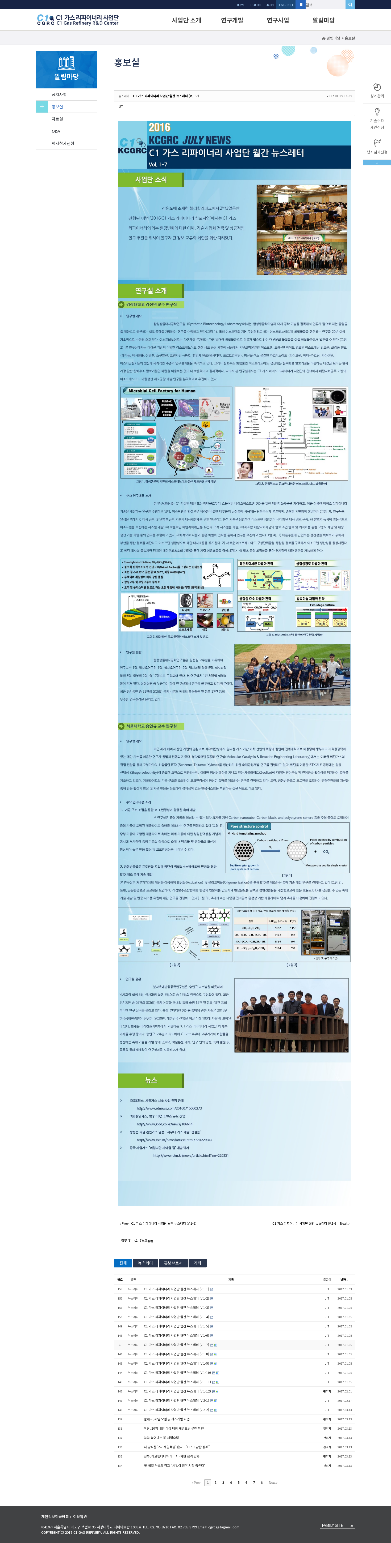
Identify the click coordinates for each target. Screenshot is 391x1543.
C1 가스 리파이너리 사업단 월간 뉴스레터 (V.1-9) (177, 1363)
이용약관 (80, 1516)
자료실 (57, 119)
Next (272, 1483)
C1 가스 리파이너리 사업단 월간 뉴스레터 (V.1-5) (177, 1326)
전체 (123, 1263)
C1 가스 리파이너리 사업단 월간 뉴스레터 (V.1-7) (166, 95)
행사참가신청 (63, 143)
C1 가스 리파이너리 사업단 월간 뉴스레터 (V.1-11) (178, 1381)
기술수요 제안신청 (377, 124)
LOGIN (256, 4)
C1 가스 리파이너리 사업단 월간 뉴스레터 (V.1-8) (177, 1354)
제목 (231, 1279)
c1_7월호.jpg (143, 1240)
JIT (121, 106)
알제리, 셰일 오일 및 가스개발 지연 (167, 1419)
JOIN (270, 4)
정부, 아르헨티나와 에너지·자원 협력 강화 (171, 1456)
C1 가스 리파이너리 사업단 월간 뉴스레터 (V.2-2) (177, 1409)
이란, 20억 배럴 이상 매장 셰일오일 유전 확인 (174, 1428)
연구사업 (278, 19)
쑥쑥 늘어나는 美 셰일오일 (161, 1437)
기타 (197, 1263)
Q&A (56, 131)
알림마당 (324, 19)
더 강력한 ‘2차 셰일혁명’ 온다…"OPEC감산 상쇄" (177, 1447)
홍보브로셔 (173, 1263)
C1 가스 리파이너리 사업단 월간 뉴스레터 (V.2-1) (177, 1400)
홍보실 (57, 106)
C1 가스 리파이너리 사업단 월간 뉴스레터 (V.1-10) (178, 1372)
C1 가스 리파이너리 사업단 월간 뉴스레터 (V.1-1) (177, 1289)
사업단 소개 (186, 19)
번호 (120, 1279)
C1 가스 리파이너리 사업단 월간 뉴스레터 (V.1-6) (177, 1335)
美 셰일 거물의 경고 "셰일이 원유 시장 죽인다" (175, 1465)
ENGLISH (286, 4)
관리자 (327, 1391)
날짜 (343, 1279)
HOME (240, 4)
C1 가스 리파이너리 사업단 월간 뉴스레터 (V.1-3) (177, 1307)
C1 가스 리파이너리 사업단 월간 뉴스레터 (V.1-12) (178, 1391)
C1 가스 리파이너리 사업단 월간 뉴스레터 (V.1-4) (177, 1316)
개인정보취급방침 (55, 1516)
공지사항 (59, 94)
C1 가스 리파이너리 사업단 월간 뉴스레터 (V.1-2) (177, 1298)
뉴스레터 (145, 1263)
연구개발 (232, 19)
